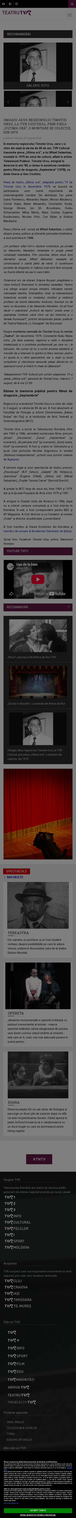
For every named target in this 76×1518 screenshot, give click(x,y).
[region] (38, 1484)
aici (48, 1479)
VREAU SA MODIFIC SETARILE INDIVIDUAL (38, 1515)
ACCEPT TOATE (38, 1510)
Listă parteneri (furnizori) (11, 1503)
